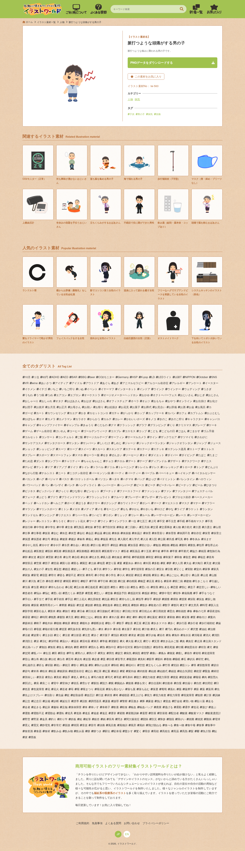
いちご (54, 389)
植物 (59, 623)
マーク (158, 503)
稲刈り (132, 665)
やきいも (148, 509)
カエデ (74, 413)
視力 (149, 695)
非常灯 (58, 725)
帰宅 (77, 581)
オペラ (135, 401)
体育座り (159, 533)
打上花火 (81, 599)
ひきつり (211, 485)
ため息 (29, 461)
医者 (126, 551)
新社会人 (41, 611)
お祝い (88, 407)
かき (83, 413)
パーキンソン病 (101, 473)
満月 (96, 641)
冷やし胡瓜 (31, 545)
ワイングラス (120, 521)
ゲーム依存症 (44, 431)
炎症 (191, 641)
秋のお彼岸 (103, 665)
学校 (119, 569)
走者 (27, 707)
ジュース (215, 443)
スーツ (62, 449)
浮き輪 (152, 635)
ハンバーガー (108, 485)
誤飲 (85, 701)
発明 (198, 653)
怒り (115, 587)
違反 (87, 713)
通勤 (179, 707)
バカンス (30, 479)
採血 (201, 599)
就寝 (131, 575)
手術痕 (60, 599)
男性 (111, 653)
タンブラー (54, 461)
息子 (193, 587)
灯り (148, 641)
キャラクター (196, 419)
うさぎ (208, 389)
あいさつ (46, 383)
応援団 (106, 587)
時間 (45, 617)
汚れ (170, 629)
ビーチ (152, 485)
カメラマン (65, 419)
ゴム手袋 (209, 431)
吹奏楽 (118, 557)
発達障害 (209, 653)
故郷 (90, 605)
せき (105, 455)
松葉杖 (154, 617)
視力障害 (175, 695)
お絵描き (112, 407)
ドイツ (74, 467)
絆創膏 (144, 671)
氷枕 (138, 629)
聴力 (139, 677)
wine (35, 383)
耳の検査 (99, 677)
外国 (148, 563)
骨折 (147, 731)
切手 (107, 545)
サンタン (74, 443)
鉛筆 (88, 719)
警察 (125, 701)
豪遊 (151, 701)
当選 (36, 587)
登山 (27, 659)
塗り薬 (112, 563)
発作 (189, 653)
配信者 (175, 713)
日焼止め (147, 611)
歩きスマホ (160, 623)
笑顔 (176, 665)
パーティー (134, 473)
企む (56, 533)
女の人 (29, 569)
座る (160, 581)
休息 (65, 533)
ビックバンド (47, 491)
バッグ (141, 479)
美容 (41, 677)
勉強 (158, 545)
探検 (27, 605)
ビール (199, 485)
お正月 (63, 407)
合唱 (77, 557)
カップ (141, 413)
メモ (100, 509)
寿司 (91, 575)
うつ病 (40, 395)
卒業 (175, 551)
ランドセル (31, 515)
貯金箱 (178, 701)
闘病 (145, 719)
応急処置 (93, 587)
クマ (113, 425)
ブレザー (149, 497)
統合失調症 (186, 671)
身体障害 (76, 707)
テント (40, 467)
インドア (145, 389)
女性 (50, 569)
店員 (151, 581)
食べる (169, 725)
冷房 (67, 545)
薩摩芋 (189, 689)
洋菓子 (106, 635)
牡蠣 (181, 647)
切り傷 (97, 545)
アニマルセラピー (133, 383)
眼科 (160, 659)
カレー (119, 419)
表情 (109, 695)
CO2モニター (106, 377)
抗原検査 (95, 599)
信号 (47, 539)
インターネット (127, 389)
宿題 (45, 575)
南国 (203, 551)
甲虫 (71, 653)
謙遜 (107, 701)
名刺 (85, 557)
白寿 (36, 659)
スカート (100, 449)
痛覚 (172, 653)
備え (91, 539)
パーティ (119, 473)
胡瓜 (76, 683)
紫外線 (132, 671)
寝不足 (72, 575)
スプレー (30, 455)
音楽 (85, 725)
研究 (201, 659)
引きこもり (201, 581)
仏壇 (218, 527)
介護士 (208, 527)
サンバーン (89, 443)
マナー (197, 503)
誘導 (76, 701)
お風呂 (202, 407)
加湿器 (134, 545)
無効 (44, 647)
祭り (76, 665)
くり (172, 425)
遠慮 (96, 713)
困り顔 (66, 563)
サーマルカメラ (137, 437)
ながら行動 (31, 473)
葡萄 (164, 689)
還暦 (145, 713)
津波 (133, 635)
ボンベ (146, 503)
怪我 (155, 587)
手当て (40, 599)
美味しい (30, 677)
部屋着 (164, 713)
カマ (41, 419)
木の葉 (116, 617)
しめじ (118, 443)
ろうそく (61, 521)
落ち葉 (132, 689)
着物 (169, 659)
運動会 (52, 713)
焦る (61, 647)
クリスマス (185, 425)
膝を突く (142, 683)
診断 (56, 701)
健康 (65, 539)
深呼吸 (55, 641)
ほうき (82, 503)
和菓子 (170, 557)
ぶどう (43, 497)
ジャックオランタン (181, 443)
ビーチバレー (167, 485)
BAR (74, 377)
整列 (176, 605)
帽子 (85, 581)
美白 (50, 677)
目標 (111, 659)
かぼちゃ (30, 419)
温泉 (76, 641)
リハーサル (81, 515)
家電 (36, 575)
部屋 (153, 713)
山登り (187, 575)
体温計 (138, 533)
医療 (59, 551)
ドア (50, 467)
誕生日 (66, 701)
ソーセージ (132, 455)
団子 (47, 563)
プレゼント (165, 497)
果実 (163, 617)
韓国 (76, 725)
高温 (176, 731)
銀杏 (97, 719)
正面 (147, 623)
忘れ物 (80, 587)
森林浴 (29, 623)
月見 (71, 617)
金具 (45, 719)
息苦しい (204, 587)
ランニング (48, 515)
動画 (175, 545)
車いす (95, 707)
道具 (70, 713)
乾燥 (90, 527)
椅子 (39, 623)
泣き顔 (49, 635)
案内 (213, 617)
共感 (171, 539)
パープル (149, 473)
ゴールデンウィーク (96, 431)
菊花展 (101, 689)
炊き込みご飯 (171, 641)
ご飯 (80, 437)
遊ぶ (213, 707)
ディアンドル (159, 461)
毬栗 (64, 629)
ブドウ (54, 497)
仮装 (47, 533)
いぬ (81, 389)
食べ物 (180, 725)
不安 (162, 521)
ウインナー (174, 389)
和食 (179, 557)
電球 (217, 719)
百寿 (71, 659)
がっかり (128, 413)
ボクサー (95, 503)
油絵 (204, 629)
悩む (47, 593)
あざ (116, 383)
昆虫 (172, 611)
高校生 (166, 731)
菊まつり (88, 689)
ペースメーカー (203, 497)
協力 (195, 551)
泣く (59, 635)
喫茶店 (29, 563)
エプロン (75, 395)
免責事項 (97, 823)
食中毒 (192, 725)
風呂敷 (112, 725)
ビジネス (30, 491)
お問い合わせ (132, 823)
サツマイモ (187, 437)
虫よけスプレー (34, 695)
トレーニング (126, 467)
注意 (87, 635)
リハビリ (97, 515)
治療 (213, 629)
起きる (38, 707)
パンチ (71, 485)
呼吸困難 (139, 557)
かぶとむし (213, 413)
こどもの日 (168, 431)
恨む (184, 587)
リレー (135, 515)
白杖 (53, 659)
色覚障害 (39, 689)
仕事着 (38, 533)
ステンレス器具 (177, 449)
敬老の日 (156, 605)
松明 (143, 617)
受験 (51, 557)
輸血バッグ (146, 707)
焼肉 (70, 647)
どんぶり (213, 467)
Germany (123, 377)
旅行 (67, 611)
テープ (144, 461)
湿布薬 (86, 641)
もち (125, 509)
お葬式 (148, 407)
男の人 (82, 653)
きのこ (164, 419)
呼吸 (128, 557)
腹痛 (131, 683)
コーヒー (75, 431)
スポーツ (44, 455)
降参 (163, 719)
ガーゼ (29, 413)
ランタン (207, 509)
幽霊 (143, 581)
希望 (59, 581)
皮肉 (79, 659)
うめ (50, 395)
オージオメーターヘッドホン (121, 395)
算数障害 (205, 665)
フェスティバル (203, 491)
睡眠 (177, 659)
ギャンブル (73, 425)
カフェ (183, 413)
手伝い (29, 599)
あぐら (106, 383)
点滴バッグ (31, 647)
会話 (91, 533)
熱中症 (112, 647)
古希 (59, 557)
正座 (139, 623)
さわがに (202, 437)
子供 (132, 114)
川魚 (33, 581)
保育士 (218, 533)
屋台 (157, 575)
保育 (207, 533)
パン (47, 485)
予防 (99, 527)
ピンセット (93, 491)
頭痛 (158, 114)
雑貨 (200, 719)
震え (27, 725)
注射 (67, 635)
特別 (203, 647)
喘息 (203, 557)
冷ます (208, 539)
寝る (62, 575)
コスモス (130, 431)
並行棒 (29, 527)
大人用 (179, 563)
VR (27, 383)
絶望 (199, 671)
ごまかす (195, 431)
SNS (214, 377)
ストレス (209, 449)
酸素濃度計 (214, 713)
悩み (39, 593)
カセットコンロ (99, 413)
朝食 (99, 617)
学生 (127, 569)
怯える (166, 587)
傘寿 (82, 539)
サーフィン (117, 437)
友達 (33, 557)
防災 (154, 719)
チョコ (110, 461)
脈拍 (96, 683)
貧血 (168, 701)
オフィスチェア (118, 401)
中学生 (52, 527)
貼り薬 (201, 701)
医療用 (97, 551)
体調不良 (185, 533)
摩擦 (64, 605)
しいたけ (105, 443)
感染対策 (135, 593)
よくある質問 (113, 823)
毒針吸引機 (51, 629)
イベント (92, 389)
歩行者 (194, 623)
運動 (27, 713)
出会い (77, 545)
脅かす (86, 683)
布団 (51, 581)
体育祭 (172, 533)
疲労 (120, 653)
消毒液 (198, 635)
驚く (139, 731)
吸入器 (107, 557)
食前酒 (29, 731)
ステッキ (159, 449)
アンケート (195, 383)
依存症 (198, 533)
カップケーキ (156, 413)
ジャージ (130, 443)
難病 (209, 719)
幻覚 (123, 581)
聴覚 (175, 677)
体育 (148, 533)
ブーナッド (109, 491)
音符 (93, 725)
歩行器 (183, 623)
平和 (94, 581)
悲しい (100, 593)
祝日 (67, 665)
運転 (61, 713)
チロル (121, 461)
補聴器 (126, 695)
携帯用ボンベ (50, 605)
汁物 (147, 629)
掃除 (175, 599)
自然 (199, 683)
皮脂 (88, 659)
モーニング (113, 509)
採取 (193, 599)
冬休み (196, 539)
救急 (99, 605)
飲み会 (58, 731)
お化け (214, 401)
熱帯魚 (160, 647)
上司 (153, 521)
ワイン (104, 521)
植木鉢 (49, 623)
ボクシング (110, 503)
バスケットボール (83, 479)
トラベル (98, 467)
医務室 (40, 551)
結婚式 (164, 671)
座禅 (169, 581)
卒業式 (185, 551)
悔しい (217, 587)
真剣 (143, 659)
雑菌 (191, 719)
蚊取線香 (78, 695)
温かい (66, 641)
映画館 (182, 611)
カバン (172, 413)
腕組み (121, 683)
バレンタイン (187, 479)
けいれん (61, 431)
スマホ (79, 455)
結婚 (153, 671)
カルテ (108, 419)
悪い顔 (58, 593)
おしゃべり (31, 401)
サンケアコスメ (34, 443)
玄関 (27, 653)
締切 (216, 671)
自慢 (179, 683)
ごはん (182, 431)
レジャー (30, 521)
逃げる (169, 707)
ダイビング (188, 455)
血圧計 (91, 695)
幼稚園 (133, 581)
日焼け (118, 611)
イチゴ (43, 389)
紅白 (90, 671)
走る (211, 701)
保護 (27, 539)
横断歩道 (99, 623)
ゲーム (29, 431)
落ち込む (144, 689)
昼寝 (27, 617)
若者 (65, 689)
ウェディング (192, 389)
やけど (161, 509)
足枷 (65, 707)
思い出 (146, 587)
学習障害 (139, 569)
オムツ (146, 401)
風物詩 (124, 725)
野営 (27, 719)
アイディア (61, 383)
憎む (155, 593)
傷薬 (105, 539)
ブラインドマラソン (74, 497)
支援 (81, 605)
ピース (140, 485)
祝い (59, 665)
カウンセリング (57, 413)
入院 (154, 539)
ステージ (145, 449)
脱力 (105, 683)
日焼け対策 (131, 611)
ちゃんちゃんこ (93, 461)
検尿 (67, 623)
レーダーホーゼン (200, 515)
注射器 (78, 635)
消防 (217, 635)
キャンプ (30, 425)
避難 (122, 713)
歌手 (121, 623)
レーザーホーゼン (164, 515)
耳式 (110, 677)
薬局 (211, 689)
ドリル (111, 467)
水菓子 (128, 629)
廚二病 (179, 581)
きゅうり (88, 425)
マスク (186, 503)
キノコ (152, 419)
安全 (161, 569)
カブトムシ (197, 413)
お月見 (52, 407)
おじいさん (187, 395)
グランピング (158, 425)
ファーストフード (130, 491)
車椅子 (106, 707)
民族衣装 (75, 629)
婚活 (67, 569)
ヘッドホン (43, 503)
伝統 (108, 533)
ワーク (93, 521)
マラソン (30, 509)
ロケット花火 (78, 521)
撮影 (73, 605)
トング (200, 467)
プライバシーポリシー (155, 823)
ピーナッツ (185, 485)
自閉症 (209, 683)
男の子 (141, 114)
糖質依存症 (77, 671)
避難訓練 (133, 713)
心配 (70, 587)
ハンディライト (87, 485)
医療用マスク (112, 551)
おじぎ (201, 395)
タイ (145, 455)
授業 (184, 599)
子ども (89, 569)
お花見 (125, 407)
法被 (27, 635)
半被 (157, 551)
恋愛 (175, 587)
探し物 (212, 599)
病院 (137, 653)
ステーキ (131, 449)
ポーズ (71, 503)
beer (92, 377)
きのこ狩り (177, 419)
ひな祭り (77, 491)
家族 (27, 575)
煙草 (85, 647)
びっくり (63, 491)
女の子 (40, 569)
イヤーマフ (107, 389)
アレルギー (178, 383)
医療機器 (84, 551)
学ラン (109, 569)
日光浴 (92, 611)
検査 (76, 623)
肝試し (29, 683)
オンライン (185, 401)
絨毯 (173, 671)
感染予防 (121, 593)
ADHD (55, 377)
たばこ (202, 455)
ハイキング (184, 473)
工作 (42, 581)
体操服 (127, 533)
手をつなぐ (208, 593)
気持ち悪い (91, 629)
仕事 (27, 533)
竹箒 (167, 665)
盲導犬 (122, 659)
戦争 (178, 593)
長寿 (111, 719)
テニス (208, 461)
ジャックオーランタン (152, 443)
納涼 (116, 671)
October (203, 377)
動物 (167, 545)
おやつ (172, 401)
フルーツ (119, 497)
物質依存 (192, 647)
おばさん (100, 401)
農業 (159, 707)
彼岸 (45, 587)
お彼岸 (40, 407)
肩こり (46, 683)
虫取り (51, 695)
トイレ (86, 467)
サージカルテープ (97, 437)
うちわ (29, 395)
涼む (45, 641)
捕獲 (167, 599)
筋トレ (186, 665)
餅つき (98, 731)
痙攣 (146, 653)
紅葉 (107, 671)
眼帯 (151, 659)
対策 (82, 575)
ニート (62, 473)
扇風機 (188, 593)
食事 (201, 725)
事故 (121, 527)
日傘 (82, 611)
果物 (172, 617)
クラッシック (128, 425)
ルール (146, 515)
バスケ (66, 479)
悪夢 (81, 593)
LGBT (178, 377)
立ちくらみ (155, 665)
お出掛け (201, 401)
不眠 (182, 521)
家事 (207, 569)
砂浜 (192, 659)
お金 (191, 407)
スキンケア (115, 449)
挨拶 (158, 599)
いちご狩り (68, 389)
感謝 (147, 593)
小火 (122, 575)
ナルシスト (48, 473)
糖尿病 (64, 671)
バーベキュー (166, 473)
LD (153, 377)
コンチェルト (66, 437)
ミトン (65, 509)
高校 (156, 731)
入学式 (136, 539)
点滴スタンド (214, 641)
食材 (47, 731)
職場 (198, 677)
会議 (99, 533)
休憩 (73, 533)
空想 (142, 665)
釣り (53, 719)
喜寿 (211, 557)
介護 (198, 527)
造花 (196, 707)
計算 (209, 695)
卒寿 (166, 551)
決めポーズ (183, 629)
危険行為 (215, 551)
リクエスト (65, 515)
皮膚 (97, 659)
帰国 (68, 581)
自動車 (169, 683)
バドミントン (168, 479)
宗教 (170, 569)
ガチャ (116, 413)
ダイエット (157, 455)
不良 (210, 521)
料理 (205, 605)
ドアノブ (61, 467)
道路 (79, 713)
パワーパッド (33, 485)
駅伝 (107, 731)
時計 (36, 617)
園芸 (85, 563)
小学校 (101, 575)
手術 (50, 599)
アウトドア (92, 383)
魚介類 (207, 731)
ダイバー (173, 455)
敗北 (119, 605)
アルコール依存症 (157, 383)
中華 (61, 527)
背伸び (66, 683)
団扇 (56, 563)
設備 (47, 701)
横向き (86, 623)
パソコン (103, 479)
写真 (180, 539)
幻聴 (114, 581)
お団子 (29, 407)
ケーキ (213, 425)
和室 (151, 557)
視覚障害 (189, 695)
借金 (56, 539)
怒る (135, 587)
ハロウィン (205, 479)
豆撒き (135, 701)
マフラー (209, 503)
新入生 (215, 605)
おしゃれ (47, 401)
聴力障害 (164, 677)
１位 (36, 377)
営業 (39, 563)
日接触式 (105, 611)
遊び (205, 707)
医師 (50, 551)
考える (86, 677)
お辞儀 (173, 407)
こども (154, 431)
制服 (124, 545)
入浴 (145, 539)
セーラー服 (93, 455)
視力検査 (161, 695)
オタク (60, 401)
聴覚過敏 (187, 677)
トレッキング (171, 467)
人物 (130, 99)
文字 (185, 605)
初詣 (115, 545)
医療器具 (70, 551)
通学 (187, 707)
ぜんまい (117, 455)
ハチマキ (128, 479)
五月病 (146, 527)
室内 (199, 569)
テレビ (29, 467)
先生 (114, 539)
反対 (42, 557)
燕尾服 (171, 647)
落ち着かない (116, 689)
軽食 (125, 707)
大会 (189, 563)
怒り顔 (126, 587)
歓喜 (130, 623)
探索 (36, 605)
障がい (182, 719)
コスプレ (116, 431)
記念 (27, 701)
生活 (48, 653)
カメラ (52, 419)
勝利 (184, 545)
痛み (163, 653)
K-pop (144, 377)
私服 (85, 665)
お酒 (183, 407)
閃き (120, 719)
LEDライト (165, 377)
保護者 (38, 539)
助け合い (147, 545)
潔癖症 (115, 641)
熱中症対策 (126, 647)
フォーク (30, 497)
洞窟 (125, 635)
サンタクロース (56, 443)
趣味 (56, 707)
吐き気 (96, 557)
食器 (39, 731)
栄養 (187, 617)
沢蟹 (195, 629)
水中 (109, 629)
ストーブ (195, 449)
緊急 (207, 671)
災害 (157, 641)
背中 (56, 683)
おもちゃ (159, 401)
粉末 (45, 671)
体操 (117, 533)
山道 (205, 575)
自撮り (189, 683)
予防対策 (110, 527)
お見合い (160, 407)
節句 (27, 671)
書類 (62, 617)
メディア (89, 509)
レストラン (45, 521)
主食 (70, 527)
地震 (102, 563)
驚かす (129, 731)
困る (76, 563)
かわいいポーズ (135, 419)
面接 (67, 725)
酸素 (185, 713)
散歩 (145, 605)
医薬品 (136, 551)
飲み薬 (80, 731)
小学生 (112, 575)
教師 (136, 605)
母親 (39, 629)
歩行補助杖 (208, 623)
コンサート (48, 437)
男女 (103, 653)
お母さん (75, 407)
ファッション (152, 491)
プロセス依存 (183, 497)
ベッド (29, 503)
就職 (148, 575)
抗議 (107, 599)
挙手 (149, 599)
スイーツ (86, 449)
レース (182, 515)
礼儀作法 (30, 665)
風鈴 (142, 725)
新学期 (29, 611)
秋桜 (116, 665)
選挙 (113, 713)
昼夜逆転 (215, 611)
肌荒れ (214, 677)
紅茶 (99, 671)
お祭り (100, 407)
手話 (70, 599)
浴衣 (162, 635)
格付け (203, 617)
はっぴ (152, 479)
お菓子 (136, 407)
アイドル (77, 383)
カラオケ (81, 419)
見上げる (138, 695)
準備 (105, 641)
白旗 (45, 659)
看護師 (133, 659)
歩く (173, 623)
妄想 (59, 569)
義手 (67, 677)
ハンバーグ (126, 485)
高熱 (185, 731)
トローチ (187, 467)
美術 (59, 677)
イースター (211, 383)
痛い (155, 653)
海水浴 (187, 635)
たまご (214, 455)
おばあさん (73, 401)
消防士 (29, 641)
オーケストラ (92, 395)
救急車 (109, 605)
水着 (118, 629)
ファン (168, 491)
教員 (127, 605)
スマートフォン (62, 455)
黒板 (33, 737)
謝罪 (116, 701)
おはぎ (88, 401)
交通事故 (167, 527)
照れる (95, 647)
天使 (209, 563)
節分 (216, 665)
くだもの (102, 425)
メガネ (76, 509)
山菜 (197, 575)
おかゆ (146, 395)
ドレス (156, 467)
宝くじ (180, 569)
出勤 (87, 545)
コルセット (31, 437)
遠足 (105, 713)
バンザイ (58, 485)
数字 (167, 605)
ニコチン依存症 (79, 473)
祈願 (50, 665)
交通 (155, 527)
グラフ (143, 425)
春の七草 (201, 611)
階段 (171, 719)
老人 (76, 677)
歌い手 (112, 623)
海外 (177, 635)
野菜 (36, 719)
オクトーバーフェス (165, 395)
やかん (136, 509)
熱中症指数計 (144, 647)
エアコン (61, 395)
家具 (216, 569)
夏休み (130, 563)
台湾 (68, 557)
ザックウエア (169, 437)
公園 (163, 539)
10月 (27, 377)
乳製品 (80, 527)
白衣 (62, 659)
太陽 (217, 563)
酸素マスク (197, 713)
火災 (139, 641)
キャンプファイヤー (51, 425)
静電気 (46, 725)
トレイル (143, 467)
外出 (139, 563)
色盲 (27, 689)
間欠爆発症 (133, 719)
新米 (53, 611)
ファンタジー (183, 491)
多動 (157, 563)
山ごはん (174, 575)
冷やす (46, 545)
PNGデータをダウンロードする (151, 62)
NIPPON (190, 377)
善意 (188, 557)
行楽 (101, 695)
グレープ (200, 425)
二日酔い (133, 527)
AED (65, 377)
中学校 (40, 527)
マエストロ (171, 503)
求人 (155, 629)
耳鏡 (119, 677)
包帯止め (213, 545)
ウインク (159, 389)
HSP (135, 377)
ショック (30, 449)
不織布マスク (196, 521)
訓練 (217, 695)
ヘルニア (58, 503)
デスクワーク (192, 461)
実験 (190, 569)
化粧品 (29, 551)
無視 (53, 647)
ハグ (41, 479)
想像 (110, 593)
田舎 (63, 653)
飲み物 (69, 731)
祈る (41, 665)
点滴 (199, 641)
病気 (137, 99)
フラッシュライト (99, 497)
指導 (141, 599)
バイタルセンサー (205, 473)
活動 (142, 635)
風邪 (133, 725)
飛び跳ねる (155, 725)
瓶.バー (38, 653)
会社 (82, 533)
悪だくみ (70, 593)
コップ (143, 431)
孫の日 (152, 569)
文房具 (195, 605)
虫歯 (61, 695)
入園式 (124, 539)
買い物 (190, 701)
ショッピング (47, 449)
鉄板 (73, 719)
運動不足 (39, 713)
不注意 (172, 521)
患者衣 (29, 593)
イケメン (30, 389)
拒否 (115, 599)
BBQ (83, 377)
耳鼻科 (129, 677)
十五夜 (148, 551)
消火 (208, 635)
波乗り (38, 635)
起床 (47, 707)
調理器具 (96, 701)
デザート (175, 461)
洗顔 (116, 635)
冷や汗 (57, 545)
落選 (155, 689)
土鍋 (93, 563)
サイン (154, 437)
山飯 (214, 575)
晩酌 (53, 617)
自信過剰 (156, 683)
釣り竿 (64, 719)
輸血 (133, 707)
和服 (159, 557)
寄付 (53, 575)
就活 (139, 575)
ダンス (40, 461)
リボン (110, 515)
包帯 (201, 545)
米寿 (36, 671)
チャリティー (72, 461)
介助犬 (188, 527)
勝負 (193, 545)
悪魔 (90, 593)
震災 (36, 725)
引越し (216, 581)
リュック (122, 515)
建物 (189, 581)
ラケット (193, 509)
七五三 (144, 521)
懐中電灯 (167, 593)
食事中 (212, 725)
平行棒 (104, 581)
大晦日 (199, 563)
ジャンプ (201, 443)
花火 (56, 689)
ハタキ (116, 479)
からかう (95, 419)
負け (159, 701)
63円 (45, 377)
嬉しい (78, 569)
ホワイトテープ (129, 503)
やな (171, 509)
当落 (27, 587)
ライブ (181, 509)
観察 (200, 695)
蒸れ (173, 689)
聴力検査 (150, 677)
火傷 (131, 641)
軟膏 (116, 707)
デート (132, 461)
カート (40, 413)
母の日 (29, 629)
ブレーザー (134, 497)
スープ (74, 449)
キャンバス (213, 419)
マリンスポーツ (48, 509)
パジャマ (53, 479)
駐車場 (118, 731)
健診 (73, 539)
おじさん (213, 395)
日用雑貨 (161, 611)
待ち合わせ (57, 587)
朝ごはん (88, 617)
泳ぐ (96, 635)
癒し (181, 653)
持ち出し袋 (128, 599)
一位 (133, 521)
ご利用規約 (82, 823)
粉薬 (53, 671)
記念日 (38, 701)
